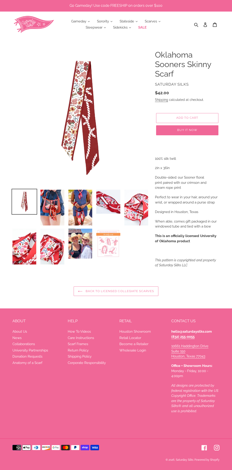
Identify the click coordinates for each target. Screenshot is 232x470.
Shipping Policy (80, 356)
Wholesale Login (132, 350)
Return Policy (78, 350)
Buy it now (187, 130)
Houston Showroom (135, 331)
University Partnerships (30, 350)
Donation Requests (27, 356)
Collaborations (23, 344)
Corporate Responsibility (87, 363)
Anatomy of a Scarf (27, 363)
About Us (19, 331)
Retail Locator (130, 338)
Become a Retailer (133, 344)
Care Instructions (81, 338)
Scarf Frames (78, 344)
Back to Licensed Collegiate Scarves (119, 291)
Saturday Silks (184, 459)
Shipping (161, 100)
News (17, 338)
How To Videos (79, 331)
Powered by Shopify (207, 459)
